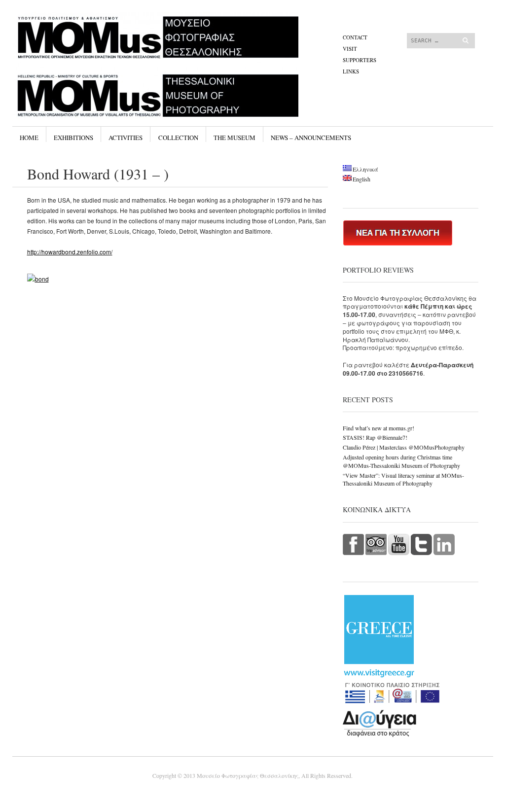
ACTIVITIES (125, 137)
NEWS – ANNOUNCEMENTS (311, 137)
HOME (29, 137)
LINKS (351, 71)
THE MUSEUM (234, 137)
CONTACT (355, 37)
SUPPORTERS (359, 60)
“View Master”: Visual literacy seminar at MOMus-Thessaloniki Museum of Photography (403, 479)
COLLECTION (178, 137)
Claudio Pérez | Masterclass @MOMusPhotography (404, 447)
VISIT (350, 48)
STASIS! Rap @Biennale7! (375, 437)
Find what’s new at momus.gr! (378, 428)
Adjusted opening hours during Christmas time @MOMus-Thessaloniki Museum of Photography (401, 461)
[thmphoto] (178, 49)
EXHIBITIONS (73, 137)
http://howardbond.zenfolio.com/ (69, 251)
